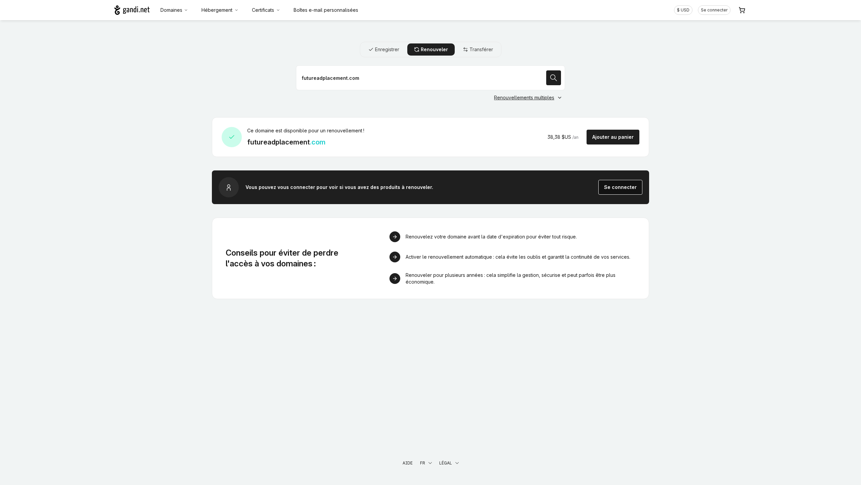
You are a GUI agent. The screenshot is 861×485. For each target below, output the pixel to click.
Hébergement (216, 10)
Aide (408, 462)
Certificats (263, 10)
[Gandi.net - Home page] (132, 10)
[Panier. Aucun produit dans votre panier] (742, 10)
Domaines (171, 10)
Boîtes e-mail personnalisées (326, 10)
